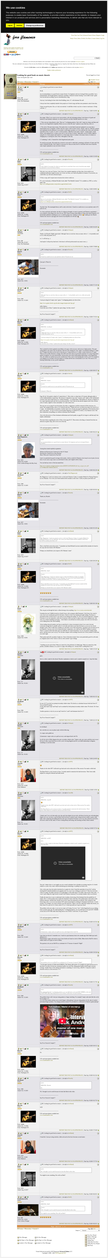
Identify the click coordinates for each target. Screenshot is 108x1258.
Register (98, 35)
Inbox (79, 38)
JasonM (70, 793)
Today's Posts (73, 38)
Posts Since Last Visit (76, 35)
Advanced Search (87, 35)
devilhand (70, 320)
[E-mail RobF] (21, 159)
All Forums (20, 82)
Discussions (28, 82)
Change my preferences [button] (34, 25)
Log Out (102, 38)
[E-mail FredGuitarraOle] (21, 1197)
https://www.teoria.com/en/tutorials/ (83, 610)
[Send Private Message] (23, 87)
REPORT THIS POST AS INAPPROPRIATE (71, 111)
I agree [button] (10, 25)
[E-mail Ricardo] (21, 113)
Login (102, 35)
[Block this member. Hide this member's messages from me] (28, 87)
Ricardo (70, 159)
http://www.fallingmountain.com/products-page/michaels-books (56, 184)
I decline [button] (19, 25)
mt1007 (70, 699)
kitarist (70, 373)
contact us (81, 67)
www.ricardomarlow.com (46, 153)
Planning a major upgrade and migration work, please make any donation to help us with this (14, 48)
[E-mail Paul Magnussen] (21, 435)
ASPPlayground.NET (60, 1253)
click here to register (80, 61)
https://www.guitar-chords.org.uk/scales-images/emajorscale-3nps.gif (57, 303)
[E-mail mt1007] (21, 652)
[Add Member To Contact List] (25, 87)
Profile (83, 38)
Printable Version (95, 79)
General (35, 82)
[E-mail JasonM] (21, 761)
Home (94, 35)
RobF (69, 192)
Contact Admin (95, 38)
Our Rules (88, 38)
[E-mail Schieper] (21, 87)
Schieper (70, 114)
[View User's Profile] (19, 87)
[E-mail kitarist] (21, 249)
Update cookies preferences (54, 70)
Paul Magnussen (72, 473)
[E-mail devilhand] (21, 288)
